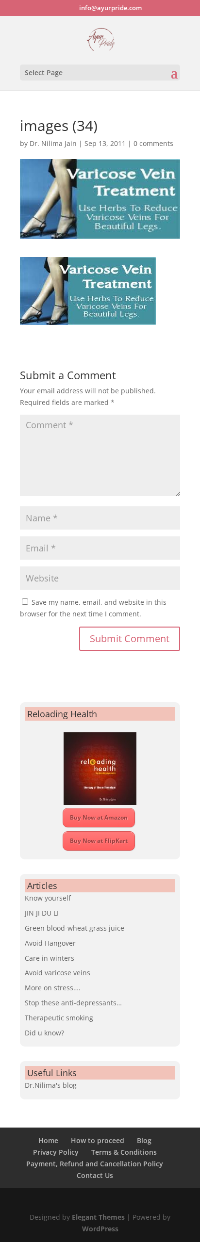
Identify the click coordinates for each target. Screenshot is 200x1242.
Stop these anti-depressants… (73, 1002)
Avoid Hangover (50, 943)
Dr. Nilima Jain (53, 143)
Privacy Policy (56, 1152)
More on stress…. (53, 987)
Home (48, 1140)
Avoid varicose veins (57, 972)
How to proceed (97, 1140)
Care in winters (49, 958)
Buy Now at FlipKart (99, 841)
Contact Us (95, 1175)
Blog (144, 1140)
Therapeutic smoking (59, 1017)
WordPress (100, 1228)
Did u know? (44, 1032)
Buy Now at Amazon (99, 817)
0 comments (153, 143)
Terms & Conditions (124, 1152)
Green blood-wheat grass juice (74, 928)
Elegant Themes (98, 1217)
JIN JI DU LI (42, 913)
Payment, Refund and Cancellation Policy (94, 1163)
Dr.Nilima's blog (51, 1085)
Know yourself (48, 898)
